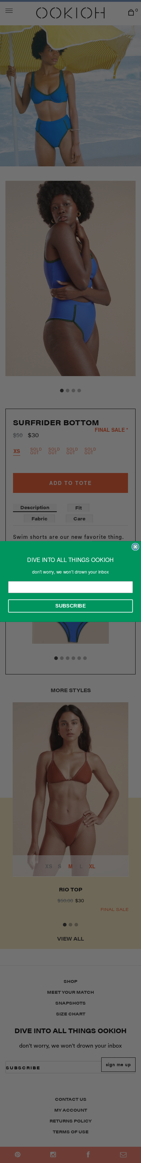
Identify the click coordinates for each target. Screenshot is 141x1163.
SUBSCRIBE (70, 606)
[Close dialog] (135, 547)
